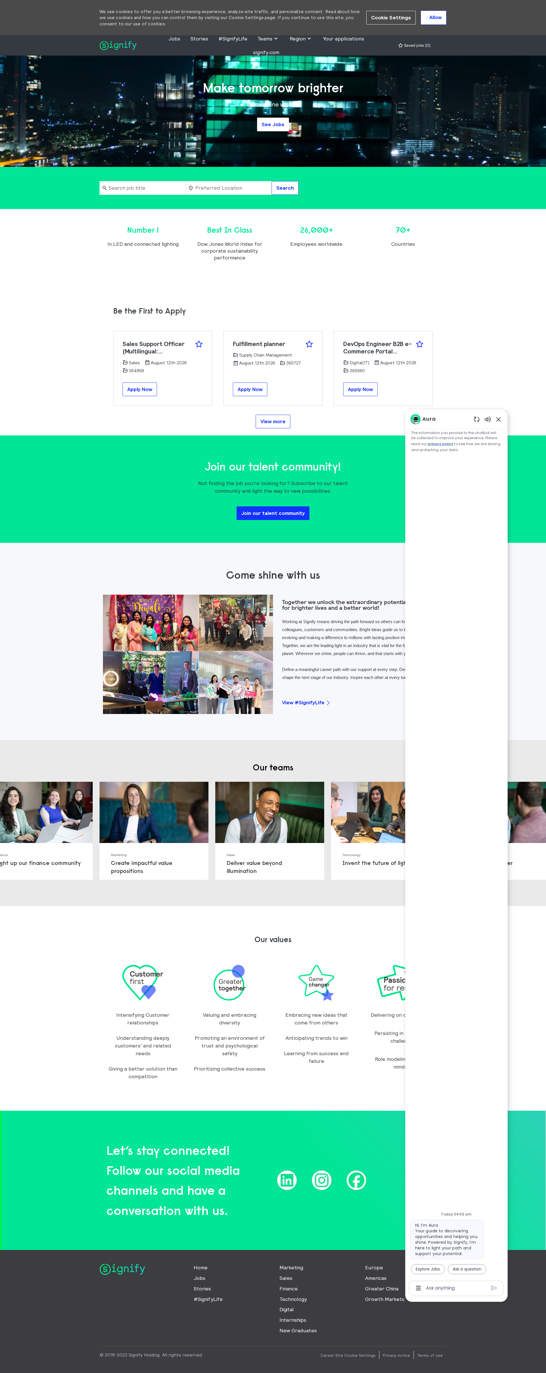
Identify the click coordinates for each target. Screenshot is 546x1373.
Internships (293, 1320)
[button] (391, 17)
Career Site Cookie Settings (348, 1355)
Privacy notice (396, 1355)
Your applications (343, 38)
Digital (287, 1309)
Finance (289, 1289)
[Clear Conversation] (477, 419)
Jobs (174, 38)
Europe (374, 1267)
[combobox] (143, 188)
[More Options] (418, 1288)
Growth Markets (384, 1299)
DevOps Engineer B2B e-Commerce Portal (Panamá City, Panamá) (377, 348)
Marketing (291, 1267)
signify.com (266, 52)
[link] (154, 831)
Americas (375, 1278)
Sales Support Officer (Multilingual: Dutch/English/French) (155, 348)
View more (273, 421)
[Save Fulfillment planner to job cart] (309, 344)
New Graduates (298, 1330)
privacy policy (440, 443)
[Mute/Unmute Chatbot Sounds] (487, 419)
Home (201, 1267)
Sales (286, 1278)
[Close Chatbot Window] (498, 419)
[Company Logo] (118, 45)
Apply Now (139, 389)
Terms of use (430, 1355)
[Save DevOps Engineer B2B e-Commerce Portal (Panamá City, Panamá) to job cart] (419, 344)
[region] (456, 853)
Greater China (381, 1289)
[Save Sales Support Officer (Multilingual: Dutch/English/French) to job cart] (199, 344)
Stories (199, 38)
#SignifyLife (232, 38)
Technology (293, 1299)
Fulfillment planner (259, 344)
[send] (494, 1288)
